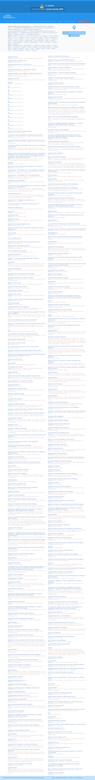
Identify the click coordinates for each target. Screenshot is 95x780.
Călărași (26, 42)
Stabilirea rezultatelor (19, 34)
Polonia (27, 50)
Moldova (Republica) (18, 50)
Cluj (21, 36)
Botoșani (33, 39)
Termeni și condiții (78, 777)
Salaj (9, 42)
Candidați (60, 21)
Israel (43, 48)
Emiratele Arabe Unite (16, 45)
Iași (26, 36)
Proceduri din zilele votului (48, 32)
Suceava (10, 39)
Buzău (47, 40)
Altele (9, 28)
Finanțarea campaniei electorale (31, 29)
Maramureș (21, 37)
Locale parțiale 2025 (54, 9)
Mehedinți (19, 42)
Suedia (35, 47)
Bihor (56, 36)
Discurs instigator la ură (13, 29)
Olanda (48, 45)
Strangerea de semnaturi (33, 34)
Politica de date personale (62, 777)
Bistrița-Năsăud (34, 42)
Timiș (31, 36)
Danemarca (17, 47)
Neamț (28, 37)
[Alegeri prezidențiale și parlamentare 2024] (9, 16)
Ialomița (53, 40)
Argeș (45, 37)
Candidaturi (17, 28)
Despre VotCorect (70, 21)
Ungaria (38, 48)
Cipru (27, 48)
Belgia (23, 47)
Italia (43, 45)
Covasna (54, 42)
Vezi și (74, 33)
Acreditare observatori (39, 21)
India (48, 48)
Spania (9, 47)
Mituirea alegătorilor (13, 32)
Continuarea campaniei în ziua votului (32, 28)
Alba (16, 39)
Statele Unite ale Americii (45, 47)
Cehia (32, 48)
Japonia (53, 48)
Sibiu (50, 36)
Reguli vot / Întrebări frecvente (20, 21)
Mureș (47, 39)
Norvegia (21, 48)
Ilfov (15, 37)
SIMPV (9, 34)
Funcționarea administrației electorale (17, 31)
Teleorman (40, 40)
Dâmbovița (40, 39)
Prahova (35, 37)
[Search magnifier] (90, 21)
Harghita (15, 43)
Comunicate (52, 21)
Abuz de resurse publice (24, 26)
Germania (36, 45)
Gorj (14, 42)
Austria (29, 47)
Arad (27, 39)
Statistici (75, 35)
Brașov (37, 36)
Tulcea (9, 43)
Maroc (9, 50)
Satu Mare (47, 42)
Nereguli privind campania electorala (30, 32)
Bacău (9, 37)
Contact (53, 777)
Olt (35, 40)
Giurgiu (15, 40)
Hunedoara (53, 37)
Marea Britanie (27, 45)
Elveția (15, 48)
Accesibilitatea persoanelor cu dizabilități (43, 26)
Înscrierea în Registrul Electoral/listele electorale (41, 31)
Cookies (71, 777)
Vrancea (54, 39)
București (14, 36)
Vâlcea (21, 40)
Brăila (41, 42)
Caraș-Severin (28, 40)
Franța (54, 45)
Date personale (49, 28)
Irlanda (9, 48)
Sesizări (6, 21)
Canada (55, 47)
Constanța (44, 36)
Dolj (41, 37)
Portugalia (34, 50)
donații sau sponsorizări (39, 777)
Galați (21, 39)
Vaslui (9, 40)
